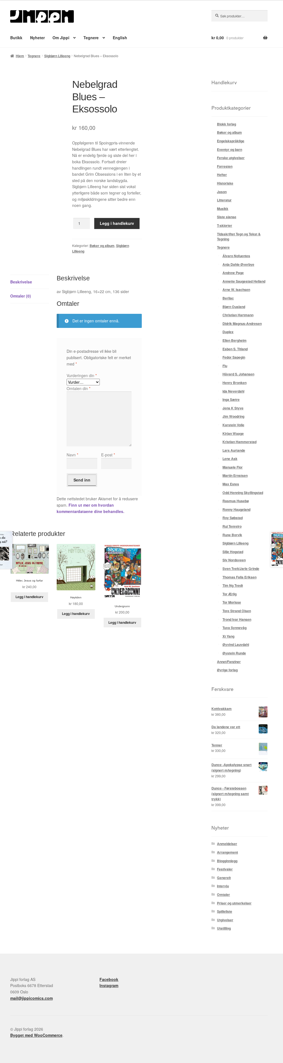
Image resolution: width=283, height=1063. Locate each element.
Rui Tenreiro (232, 526)
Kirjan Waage (233, 433)
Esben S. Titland (235, 348)
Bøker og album (102, 245)
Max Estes (230, 483)
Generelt (224, 877)
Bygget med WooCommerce (36, 1035)
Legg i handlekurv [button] (29, 596)
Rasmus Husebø (235, 500)
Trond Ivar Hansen (236, 619)
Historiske (225, 183)
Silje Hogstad (232, 551)
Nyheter (37, 37)
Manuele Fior (232, 467)
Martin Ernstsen (235, 475)
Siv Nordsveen (234, 559)
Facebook (108, 979)
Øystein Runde (234, 653)
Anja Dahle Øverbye (238, 264)
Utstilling (224, 928)
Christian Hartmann (237, 314)
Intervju (223, 885)
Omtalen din (78, 388)
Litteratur (224, 200)
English (120, 37)
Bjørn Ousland (233, 306)
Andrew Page (233, 272)
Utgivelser (225, 919)
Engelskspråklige (230, 140)
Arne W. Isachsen (236, 289)
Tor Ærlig (229, 593)
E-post (108, 454)
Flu (224, 365)
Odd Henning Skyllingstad (242, 492)
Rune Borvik (232, 534)
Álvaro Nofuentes (236, 255)
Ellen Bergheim (234, 340)
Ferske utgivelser (231, 157)
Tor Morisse (231, 602)
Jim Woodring (233, 416)
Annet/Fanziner (229, 661)
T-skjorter (224, 225)
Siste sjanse (226, 216)
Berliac (228, 298)
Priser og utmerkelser (234, 903)
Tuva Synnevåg (234, 627)
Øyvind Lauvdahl (235, 644)
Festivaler (225, 869)
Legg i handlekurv (117, 223)
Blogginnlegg (227, 860)
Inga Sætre (231, 399)
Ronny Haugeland (236, 509)
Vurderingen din (82, 375)
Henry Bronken (234, 382)
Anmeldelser (227, 843)
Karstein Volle (233, 424)
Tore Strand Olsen (236, 610)
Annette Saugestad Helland (243, 281)
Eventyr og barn (229, 149)
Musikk (222, 208)
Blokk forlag (226, 124)
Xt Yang (228, 636)
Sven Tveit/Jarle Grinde (240, 568)
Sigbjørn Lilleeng (57, 55)
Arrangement (227, 852)
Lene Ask (229, 458)
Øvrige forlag (227, 669)
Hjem (20, 55)
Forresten (224, 166)
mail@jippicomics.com (31, 998)
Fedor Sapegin (233, 357)
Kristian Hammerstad (239, 441)
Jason (222, 191)
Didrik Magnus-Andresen (242, 323)
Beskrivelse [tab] (21, 282)
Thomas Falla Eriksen (239, 577)
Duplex (228, 331)
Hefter (222, 174)
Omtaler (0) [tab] (20, 296)
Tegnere (91, 37)
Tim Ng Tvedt (232, 585)
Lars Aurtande (233, 450)
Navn (72, 454)
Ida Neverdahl (233, 391)
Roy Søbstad (232, 517)
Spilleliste (224, 911)
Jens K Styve (232, 408)
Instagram (108, 985)
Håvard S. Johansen (238, 374)
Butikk (16, 37)
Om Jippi (61, 37)
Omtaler (223, 894)
